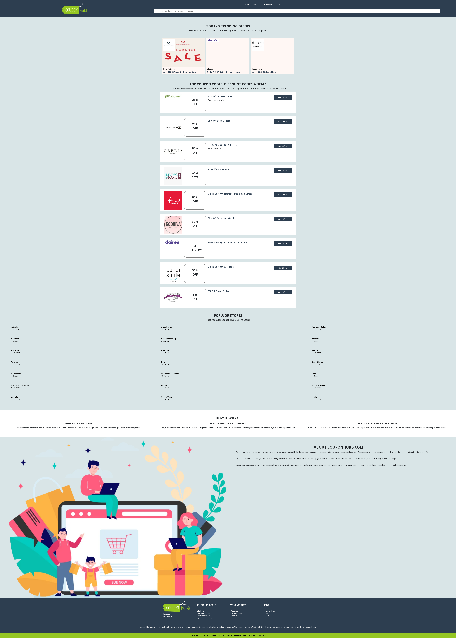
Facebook (167, 614)
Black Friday (201, 611)
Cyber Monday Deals (205, 618)
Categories (268, 5)
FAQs (267, 616)
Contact (281, 5)
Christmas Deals (203, 616)
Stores (256, 5)
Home (248, 5)
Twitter (166, 619)
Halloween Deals (203, 613)
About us (234, 611)
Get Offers (282, 97)
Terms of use (270, 611)
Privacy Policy (270, 613)
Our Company (236, 613)
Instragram (167, 616)
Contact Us (235, 616)
